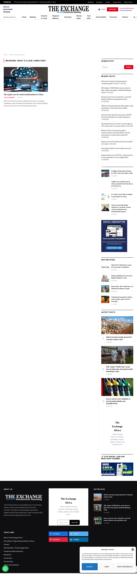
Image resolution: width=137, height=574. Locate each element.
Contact (107, 2)
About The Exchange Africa (13, 538)
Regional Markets (55, 17)
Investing (67, 17)
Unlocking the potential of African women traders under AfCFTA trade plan (121, 299)
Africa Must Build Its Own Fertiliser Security (116, 148)
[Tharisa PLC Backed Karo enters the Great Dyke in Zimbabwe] (105, 267)
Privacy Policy (117, 2)
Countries (113, 17)
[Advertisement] (68, 37)
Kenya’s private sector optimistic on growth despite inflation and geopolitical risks (118, 401)
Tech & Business (9, 97)
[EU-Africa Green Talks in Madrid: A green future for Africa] (105, 196)
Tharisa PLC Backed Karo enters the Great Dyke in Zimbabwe (121, 266)
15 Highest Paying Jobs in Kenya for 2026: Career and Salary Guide (122, 172)
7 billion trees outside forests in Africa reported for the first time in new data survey (122, 184)
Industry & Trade (44, 17)
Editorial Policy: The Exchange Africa (16, 548)
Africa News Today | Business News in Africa (19, 541)
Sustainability (101, 17)
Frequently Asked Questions (13, 551)
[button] (133, 549)
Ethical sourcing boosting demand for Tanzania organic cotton (35, 2)
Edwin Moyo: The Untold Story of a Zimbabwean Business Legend (122, 287)
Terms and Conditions (11, 565)
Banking (33, 17)
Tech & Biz (89, 17)
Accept (89, 567)
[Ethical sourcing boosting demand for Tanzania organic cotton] (117, 325)
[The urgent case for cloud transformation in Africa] (26, 79)
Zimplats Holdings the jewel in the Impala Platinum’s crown (121, 277)
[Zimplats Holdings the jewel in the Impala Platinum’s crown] (105, 278)
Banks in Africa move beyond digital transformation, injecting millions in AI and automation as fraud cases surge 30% (115, 133)
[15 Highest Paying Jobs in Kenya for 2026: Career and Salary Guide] (105, 173)
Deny (107, 567)
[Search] (134, 17)
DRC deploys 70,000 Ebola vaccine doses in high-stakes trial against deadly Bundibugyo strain (116, 90)
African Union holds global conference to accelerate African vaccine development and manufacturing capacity (121, 208)
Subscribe (112, 9)
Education (99, 2)
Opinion (125, 17)
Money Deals (79, 17)
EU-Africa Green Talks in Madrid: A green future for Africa (122, 195)
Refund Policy (128, 2)
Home (24, 17)
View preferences (125, 567)
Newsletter (7, 555)
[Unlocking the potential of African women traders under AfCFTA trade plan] (105, 299)
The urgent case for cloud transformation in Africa (23, 94)
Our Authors (8, 558)
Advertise (91, 2)
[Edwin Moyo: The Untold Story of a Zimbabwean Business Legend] (105, 288)
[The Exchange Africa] (68, 9)
